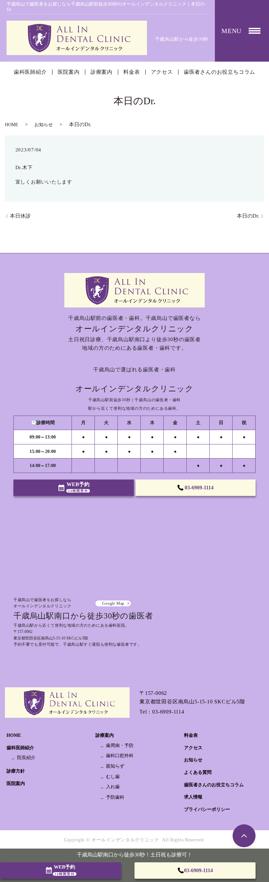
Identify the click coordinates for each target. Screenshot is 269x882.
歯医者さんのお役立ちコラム (219, 72)
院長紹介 (26, 757)
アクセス (162, 72)
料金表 (131, 72)
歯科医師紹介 (30, 72)
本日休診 (20, 216)
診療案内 (102, 72)
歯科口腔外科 (120, 755)
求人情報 (193, 796)
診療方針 (16, 771)
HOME (11, 124)
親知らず (115, 766)
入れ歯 (113, 786)
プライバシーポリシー (207, 809)
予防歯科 (115, 797)
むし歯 (113, 776)
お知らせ (43, 124)
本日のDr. (248, 216)
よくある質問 (198, 772)
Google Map (113, 603)
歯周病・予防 (120, 745)
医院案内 (69, 72)
